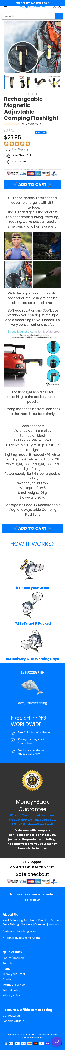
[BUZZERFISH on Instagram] (30, 900)
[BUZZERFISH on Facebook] (26, 900)
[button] (28, 94)
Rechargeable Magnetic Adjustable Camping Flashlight (31, 108)
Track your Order (14, 974)
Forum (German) (14, 958)
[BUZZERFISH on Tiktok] (38, 900)
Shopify (54, 1034)
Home (6, 969)
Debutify (38, 1037)
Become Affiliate (13, 1021)
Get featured (11, 1016)
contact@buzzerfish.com (21, 938)
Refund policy (11, 990)
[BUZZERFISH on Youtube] (34, 900)
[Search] (59, 16)
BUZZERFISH (30, 1034)
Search (7, 963)
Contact (8, 979)
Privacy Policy (12, 995)
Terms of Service (14, 985)
